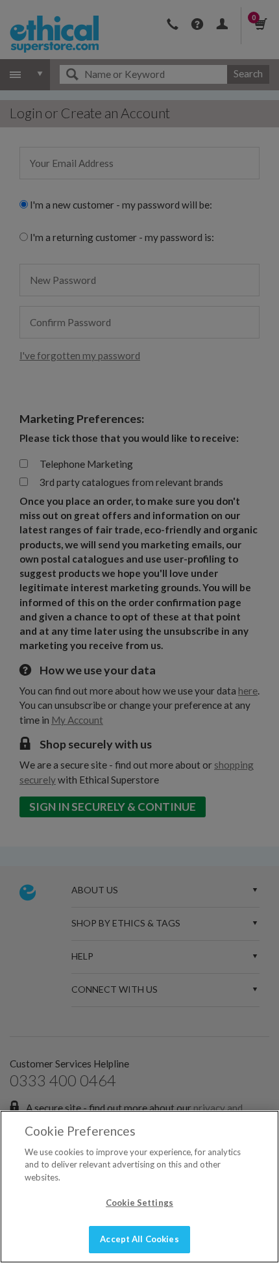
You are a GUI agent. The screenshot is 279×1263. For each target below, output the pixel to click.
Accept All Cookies (139, 1239)
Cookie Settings (139, 1202)
